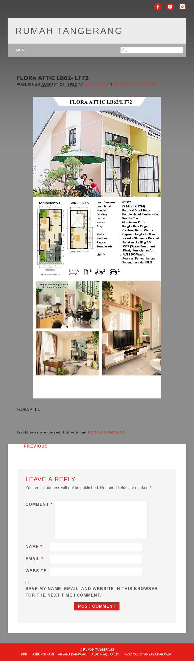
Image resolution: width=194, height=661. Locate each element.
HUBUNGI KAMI (43, 654)
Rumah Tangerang (69, 31)
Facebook (157, 6)
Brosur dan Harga (136, 84)
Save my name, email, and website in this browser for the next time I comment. (92, 591)
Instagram (182, 6)
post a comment (106, 432)
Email (34, 559)
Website (36, 571)
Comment (39, 504)
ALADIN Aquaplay (105, 654)
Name (34, 546)
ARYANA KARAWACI (72, 654)
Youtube (170, 6)
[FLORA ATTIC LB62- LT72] (97, 403)
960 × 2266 (96, 84)
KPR (24, 654)
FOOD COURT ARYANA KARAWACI (148, 654)
